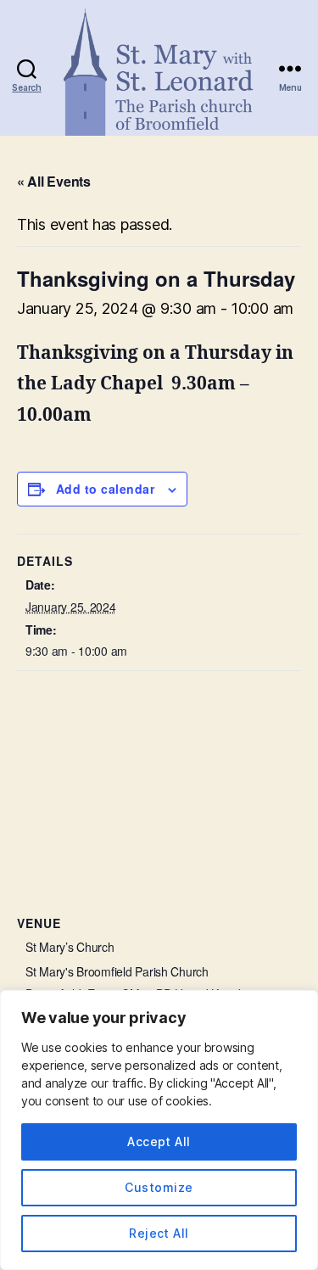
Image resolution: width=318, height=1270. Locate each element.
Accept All (159, 1141)
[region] (159, 1130)
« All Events (54, 181)
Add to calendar (105, 488)
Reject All (159, 1233)
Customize (158, 1187)
